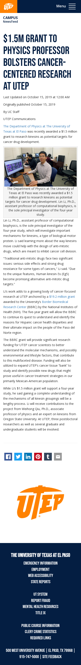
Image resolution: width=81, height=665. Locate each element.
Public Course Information (40, 625)
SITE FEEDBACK (52, 656)
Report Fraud (40, 600)
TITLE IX (40, 613)
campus (10, 17)
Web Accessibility (40, 575)
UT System (40, 594)
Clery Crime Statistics (40, 631)
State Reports (40, 581)
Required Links (40, 638)
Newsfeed (10, 21)
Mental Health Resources (40, 606)
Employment (40, 569)
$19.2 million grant (62, 296)
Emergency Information (41, 563)
